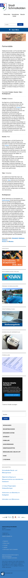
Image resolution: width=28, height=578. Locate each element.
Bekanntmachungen (9, 429)
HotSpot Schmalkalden (7, 557)
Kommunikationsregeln (13, 554)
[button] (2, 5)
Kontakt (14, 16)
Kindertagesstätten (9, 448)
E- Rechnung (6, 459)
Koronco (4, 241)
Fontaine (18, 107)
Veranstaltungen (15, 14)
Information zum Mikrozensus (10, 499)
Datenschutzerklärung (6, 556)
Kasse (4, 455)
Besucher (22, 14)
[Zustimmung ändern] (2, 573)
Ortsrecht (6, 436)
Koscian (7, 145)
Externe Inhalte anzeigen (10, 404)
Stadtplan (5, 547)
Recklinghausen (6, 200)
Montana (11, 241)
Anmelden (15, 557)
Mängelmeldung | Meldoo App (11, 452)
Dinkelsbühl (15, 238)
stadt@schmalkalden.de (7, 536)
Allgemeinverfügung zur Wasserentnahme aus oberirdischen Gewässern (12, 479)
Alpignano (4, 240)
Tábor (9, 180)
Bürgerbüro (5, 541)
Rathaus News (7, 14)
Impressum (5, 554)
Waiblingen (21, 238)
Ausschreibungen (8, 444)
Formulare (6, 440)
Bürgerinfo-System (8, 433)
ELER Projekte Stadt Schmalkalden (10, 549)
